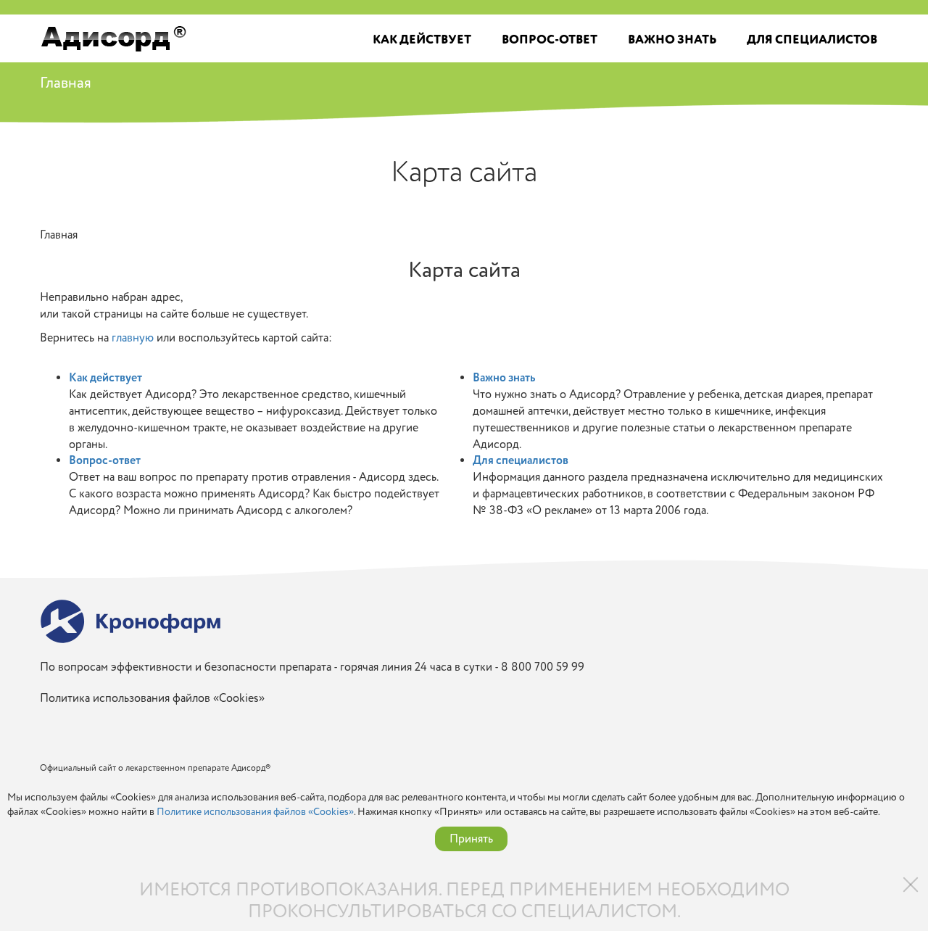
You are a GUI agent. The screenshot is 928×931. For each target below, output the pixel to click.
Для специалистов (812, 40)
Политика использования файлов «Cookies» (152, 699)
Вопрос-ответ (549, 40)
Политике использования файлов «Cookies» (255, 812)
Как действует (422, 40)
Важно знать (672, 40)
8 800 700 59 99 (542, 667)
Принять (471, 839)
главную (133, 338)
